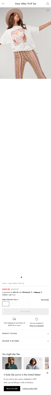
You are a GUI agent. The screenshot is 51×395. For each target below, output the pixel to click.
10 (13, 304)
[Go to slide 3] (26, 277)
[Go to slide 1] (21, 277)
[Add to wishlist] (47, 10)
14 (26, 304)
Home (4, 283)
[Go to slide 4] (28, 277)
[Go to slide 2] (23, 277)
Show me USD (12, 388)
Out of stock (25, 311)
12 (20, 304)
